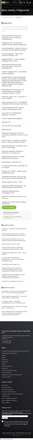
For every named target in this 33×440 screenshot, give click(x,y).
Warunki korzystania (16, 435)
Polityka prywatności (7, 366)
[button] (30, 2)
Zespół (3, 355)
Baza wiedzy (12, 17)
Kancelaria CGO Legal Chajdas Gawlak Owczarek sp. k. (16, 351)
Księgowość (7, 23)
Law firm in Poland (6, 377)
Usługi (3, 357)
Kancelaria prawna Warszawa (9, 353)
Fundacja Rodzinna (6, 372)
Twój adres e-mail (7, 414)
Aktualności (5, 359)
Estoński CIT (5, 368)
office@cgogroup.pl (8, 218)
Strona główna (5, 17)
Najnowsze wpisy (8, 287)
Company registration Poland (9, 370)
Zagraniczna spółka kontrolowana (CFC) (12, 374)
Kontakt (4, 364)
